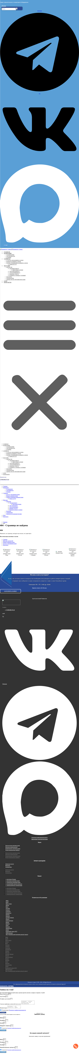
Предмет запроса (5, 1026)
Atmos (7, 905)
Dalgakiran (8, 913)
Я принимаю (14, 1010)
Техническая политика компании (39, 839)
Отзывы (8, 257)
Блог (5, 281)
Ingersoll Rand (9, 920)
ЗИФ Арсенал (9, 933)
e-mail (3, 613)
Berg (7, 907)
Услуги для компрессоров (14, 260)
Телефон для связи (5, 999)
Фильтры (9, 277)
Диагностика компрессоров (12, 845)
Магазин (7, 265)
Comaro (8, 910)
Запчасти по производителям (15, 279)
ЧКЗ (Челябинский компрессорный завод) (17, 934)
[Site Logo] (11, 249)
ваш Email (3, 996)
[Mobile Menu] (1, 483)
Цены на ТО (13, 264)
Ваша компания (4, 994)
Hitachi (7, 919)
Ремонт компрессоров (13, 261)
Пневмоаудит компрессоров (12, 848)
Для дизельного (14, 271)
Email (1, 1023)
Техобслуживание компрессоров (17, 263)
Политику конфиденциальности (17, 1010)
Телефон (2, 1020)
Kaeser (7, 922)
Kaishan (8, 923)
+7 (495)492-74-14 (10, 610)
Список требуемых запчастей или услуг (10, 1004)
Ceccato (8, 908)
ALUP (7, 902)
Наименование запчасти (7, 1047)
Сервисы (7, 259)
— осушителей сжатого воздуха (13, 884)
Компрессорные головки (17, 275)
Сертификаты (10, 256)
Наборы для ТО (14, 274)
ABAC (7, 900)
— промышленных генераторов (13, 885)
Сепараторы (10, 278)
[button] (4, 6)
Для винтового (14, 268)
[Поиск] (16, 9)
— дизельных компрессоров (12, 882)
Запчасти (9, 267)
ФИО (1, 1018)
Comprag (8, 911)
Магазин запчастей (8, 541)
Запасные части (9, 864)
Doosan (7, 914)
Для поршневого (14, 272)
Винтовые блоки (17, 270)
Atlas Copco (9, 904)
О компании (10, 254)
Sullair (7, 930)
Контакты (7, 282)
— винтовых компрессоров (12, 881)
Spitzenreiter (9, 928)
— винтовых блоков (10, 879)
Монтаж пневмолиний (11, 847)
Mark (7, 925)
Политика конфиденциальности (39, 837)
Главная (7, 252)
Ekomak (8, 916)
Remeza (8, 927)
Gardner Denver (10, 917)
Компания (7, 253)
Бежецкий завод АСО (11, 931)
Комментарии (4, 1008)
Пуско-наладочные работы (12, 850)
